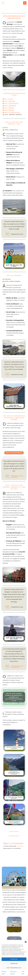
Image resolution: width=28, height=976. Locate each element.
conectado (20, 846)
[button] (25, 942)
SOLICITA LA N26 (15, 667)
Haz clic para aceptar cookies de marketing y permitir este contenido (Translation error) (14, 697)
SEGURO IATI (14, 477)
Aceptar (14, 959)
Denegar (14, 963)
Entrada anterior (14, 831)
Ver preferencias (14, 968)
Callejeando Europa (17, 475)
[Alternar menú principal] (24, 3)
